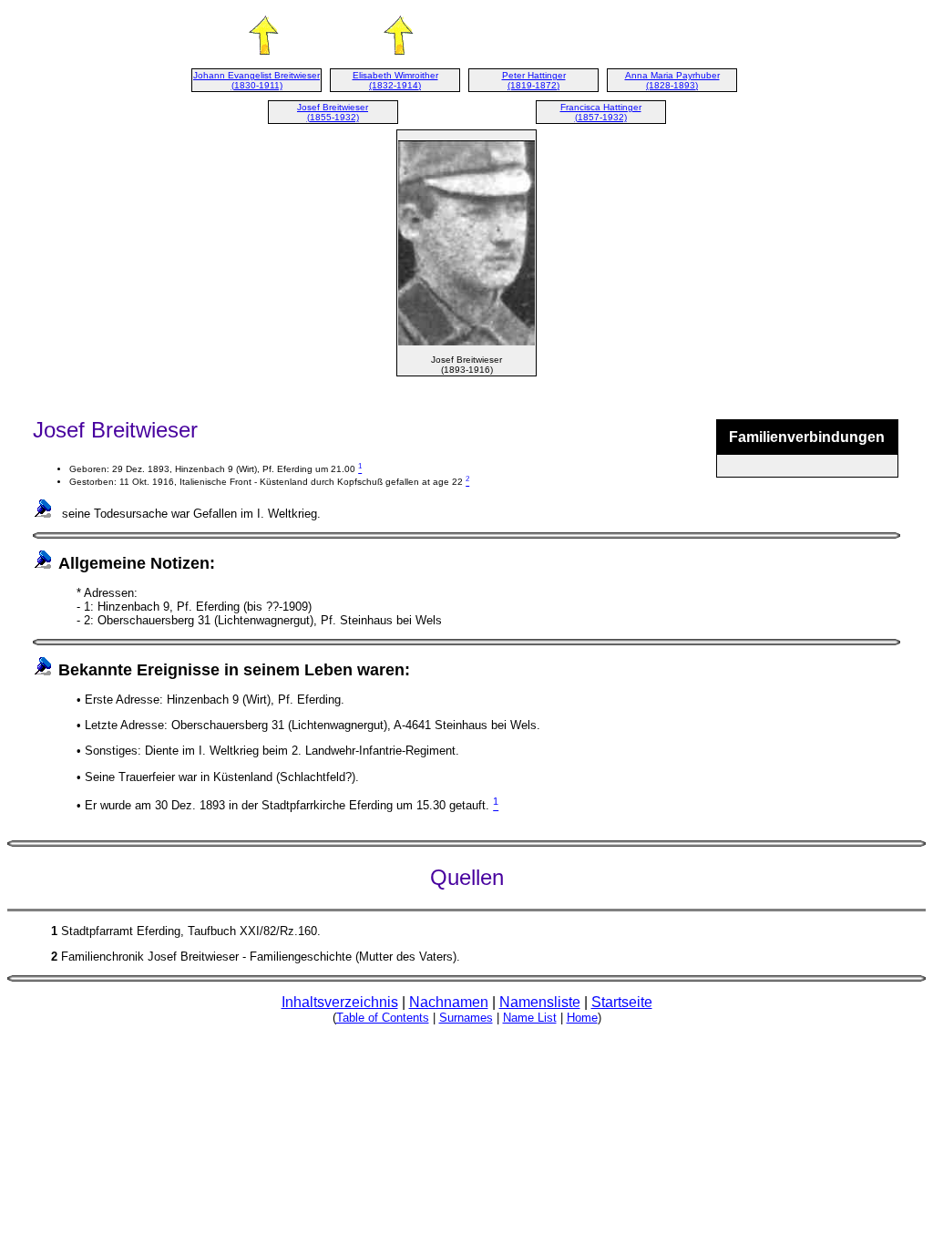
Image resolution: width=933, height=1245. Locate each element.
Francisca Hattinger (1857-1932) (600, 112)
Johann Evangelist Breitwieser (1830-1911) (256, 80)
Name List (530, 1017)
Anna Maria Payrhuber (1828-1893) (672, 80)
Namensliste (539, 1002)
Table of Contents (382, 1017)
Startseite (621, 1002)
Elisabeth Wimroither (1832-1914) (395, 80)
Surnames (466, 1017)
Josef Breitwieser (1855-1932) (332, 112)
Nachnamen (448, 1002)
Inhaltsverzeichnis (340, 1002)
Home (582, 1017)
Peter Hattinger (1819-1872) (534, 80)
